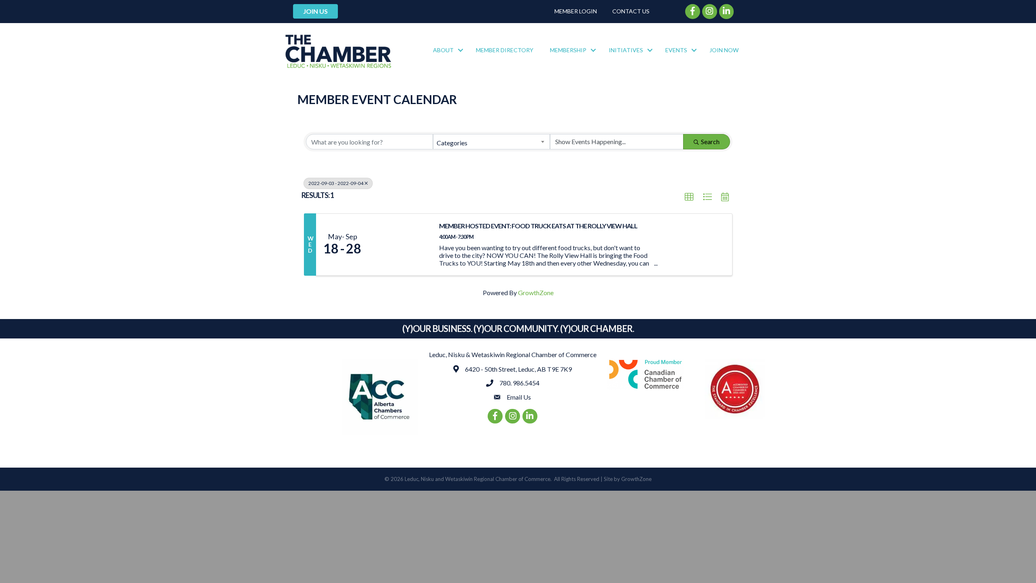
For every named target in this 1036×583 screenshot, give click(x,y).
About (443, 50)
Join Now (724, 50)
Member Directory (504, 50)
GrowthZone (536, 292)
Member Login (575, 11)
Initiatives (626, 50)
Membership (568, 50)
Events (676, 50)
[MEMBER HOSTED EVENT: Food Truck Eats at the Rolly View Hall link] (400, 244)
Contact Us (631, 11)
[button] (689, 197)
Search (710, 141)
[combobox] (491, 141)
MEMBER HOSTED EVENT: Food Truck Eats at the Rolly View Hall (538, 226)
